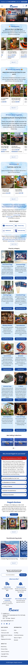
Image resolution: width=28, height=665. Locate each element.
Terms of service (5, 651)
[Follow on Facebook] (1, 624)
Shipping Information (6, 639)
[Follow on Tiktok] (9, 624)
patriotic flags (9, 216)
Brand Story (3, 646)
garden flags (8, 239)
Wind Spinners (7, 417)
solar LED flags (11, 241)
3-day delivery (13, 38)
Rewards (16, 640)
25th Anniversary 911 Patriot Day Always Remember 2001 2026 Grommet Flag (15, 148)
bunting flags (15, 239)
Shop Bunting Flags (7, 308)
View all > (14, 532)
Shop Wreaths (21, 369)
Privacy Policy (4, 649)
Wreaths (20, 356)
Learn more (14, 514)
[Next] (26, 442)
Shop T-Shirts (21, 399)
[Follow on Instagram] (4, 624)
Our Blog (16, 632)
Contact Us (3, 630)
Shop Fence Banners (20, 338)
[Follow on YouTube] (6, 624)
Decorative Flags (7, 264)
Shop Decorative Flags (7, 278)
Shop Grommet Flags (20, 278)
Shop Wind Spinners (7, 430)
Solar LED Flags (20, 417)
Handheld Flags (20, 295)
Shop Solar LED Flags (20, 430)
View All (13, 62)
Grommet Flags (20, 264)
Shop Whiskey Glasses (7, 338)
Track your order (5, 632)
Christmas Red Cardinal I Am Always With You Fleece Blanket (11, 191)
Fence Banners (20, 325)
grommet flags (21, 239)
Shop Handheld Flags (20, 308)
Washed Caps (7, 386)
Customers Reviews (18, 635)
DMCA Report (4, 656)
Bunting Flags (7, 295)
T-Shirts (20, 386)
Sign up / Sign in (18, 637)
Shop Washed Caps (7, 399)
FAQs (15, 630)
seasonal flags (16, 215)
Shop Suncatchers (7, 369)
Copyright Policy (5, 654)
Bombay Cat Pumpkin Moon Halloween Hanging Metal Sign (15, 100)
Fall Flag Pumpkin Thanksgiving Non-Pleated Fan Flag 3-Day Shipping (15, 53)
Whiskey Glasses (7, 325)
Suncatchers (7, 356)
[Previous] (2, 442)
